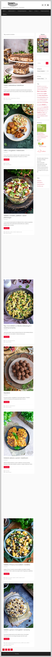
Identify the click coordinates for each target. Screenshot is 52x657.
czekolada (46, 87)
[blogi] (38, 140)
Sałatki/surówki (11, 10)
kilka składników (43, 95)
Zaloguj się (39, 180)
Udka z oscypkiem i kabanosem (14, 150)
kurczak (46, 97)
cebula (38, 87)
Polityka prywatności (45, 10)
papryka (46, 107)
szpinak (46, 112)
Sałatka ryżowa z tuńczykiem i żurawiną (17, 630)
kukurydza (42, 97)
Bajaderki (7, 393)
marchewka (45, 99)
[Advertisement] (26, 24)
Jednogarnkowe (10, 340)
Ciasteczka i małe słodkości (10, 405)
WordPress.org (40, 186)
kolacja (38, 97)
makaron (41, 99)
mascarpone (44, 100)
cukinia (42, 87)
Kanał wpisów (40, 182)
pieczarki (39, 109)
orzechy (42, 107)
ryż (47, 110)
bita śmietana (42, 86)
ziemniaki (43, 114)
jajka (45, 93)
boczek (45, 86)
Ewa (6, 87)
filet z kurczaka (42, 91)
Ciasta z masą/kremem (12, 98)
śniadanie (46, 115)
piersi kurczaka (45, 108)
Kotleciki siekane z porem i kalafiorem (16, 458)
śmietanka (42, 115)
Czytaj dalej (6, 94)
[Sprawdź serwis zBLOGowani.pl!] (42, 146)
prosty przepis (40, 110)
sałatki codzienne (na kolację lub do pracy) (13, 642)
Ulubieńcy (4, 14)
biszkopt (38, 86)
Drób (6, 163)
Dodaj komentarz (8, 99)
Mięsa (30, 10)
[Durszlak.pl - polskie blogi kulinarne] (40, 133)
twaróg (40, 114)
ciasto (40, 87)
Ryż (14, 340)
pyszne (45, 110)
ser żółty (43, 112)
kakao (38, 95)
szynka (38, 114)
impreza (42, 93)
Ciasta (4, 10)
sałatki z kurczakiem (8, 577)
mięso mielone (40, 102)
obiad (43, 105)
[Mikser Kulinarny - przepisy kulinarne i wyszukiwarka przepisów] (41, 131)
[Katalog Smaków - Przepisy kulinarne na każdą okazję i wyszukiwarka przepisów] (42, 139)
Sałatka (39, 112)
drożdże (46, 89)
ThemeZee (17, 653)
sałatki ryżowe (23, 642)
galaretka (39, 93)
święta (38, 117)
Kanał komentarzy (40, 184)
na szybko (39, 104)
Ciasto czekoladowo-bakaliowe (14, 85)
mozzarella (45, 102)
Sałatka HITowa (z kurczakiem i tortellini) (17, 565)
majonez (38, 99)
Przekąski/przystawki (22, 10)
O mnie (36, 10)
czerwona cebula (40, 89)
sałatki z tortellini (16, 577)
